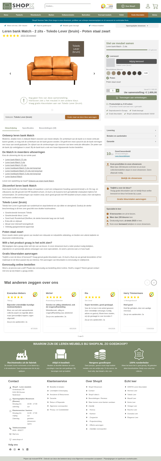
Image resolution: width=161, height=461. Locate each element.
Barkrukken (86, 15)
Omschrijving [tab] (11, 128)
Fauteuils (19, 15)
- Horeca (92, 410)
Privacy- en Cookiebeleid (59, 410)
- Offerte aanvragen (96, 425)
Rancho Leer (132, 410)
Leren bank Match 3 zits (15, 162)
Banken (51, 15)
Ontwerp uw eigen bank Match (41, 181)
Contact (91, 391)
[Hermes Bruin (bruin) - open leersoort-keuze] (134, 73)
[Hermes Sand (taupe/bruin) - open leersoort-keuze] (113, 73)
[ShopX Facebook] (10, 449)
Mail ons (15, 434)
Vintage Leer (132, 406)
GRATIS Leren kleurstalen (137, 387)
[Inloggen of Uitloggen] (148, 6)
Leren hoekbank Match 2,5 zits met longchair (23, 171)
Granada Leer (132, 414)
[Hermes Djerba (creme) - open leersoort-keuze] (108, 73)
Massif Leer (131, 398)
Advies (154, 15)
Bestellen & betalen (57, 387)
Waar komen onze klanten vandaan (102, 402)
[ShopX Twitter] (23, 449)
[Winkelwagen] (155, 6)
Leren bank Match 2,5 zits (16, 160)
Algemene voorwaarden (59, 406)
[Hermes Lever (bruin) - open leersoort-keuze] (124, 73)
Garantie (53, 398)
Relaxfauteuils (36, 15)
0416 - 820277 (17, 430)
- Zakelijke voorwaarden (98, 429)
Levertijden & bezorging (59, 391)
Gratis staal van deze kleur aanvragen (82, 117)
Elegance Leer (132, 417)
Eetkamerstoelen (68, 15)
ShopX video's (94, 394)
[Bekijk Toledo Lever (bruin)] (110, 62)
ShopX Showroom (95, 387)
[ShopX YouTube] (19, 449)
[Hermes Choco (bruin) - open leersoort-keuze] (129, 73)
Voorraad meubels (104, 15)
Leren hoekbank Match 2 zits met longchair (23, 168)
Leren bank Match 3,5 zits (16, 165)
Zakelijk (91, 406)
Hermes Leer (132, 391)
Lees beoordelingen (122, 156)
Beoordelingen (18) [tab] (47, 128)
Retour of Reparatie (57, 402)
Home (6, 15)
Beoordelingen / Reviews (98, 398)
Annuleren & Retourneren (59, 394)
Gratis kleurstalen (137, 15)
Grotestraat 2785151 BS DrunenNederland (18, 392)
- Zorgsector (93, 417)
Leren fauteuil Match (13, 177)
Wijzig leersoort (136, 61)
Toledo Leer (131, 394)
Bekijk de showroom (131, 178)
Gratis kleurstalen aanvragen (131, 199)
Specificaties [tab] (28, 128)
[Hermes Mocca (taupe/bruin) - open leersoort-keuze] (119, 73)
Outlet (121, 15)
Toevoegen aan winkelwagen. (133, 97)
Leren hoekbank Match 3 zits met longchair (23, 174)
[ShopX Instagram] (14, 449)
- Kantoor (92, 414)
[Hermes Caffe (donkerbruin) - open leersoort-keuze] (139, 73)
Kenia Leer (131, 402)
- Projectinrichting (95, 421)
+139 (146, 73)
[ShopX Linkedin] (27, 449)
